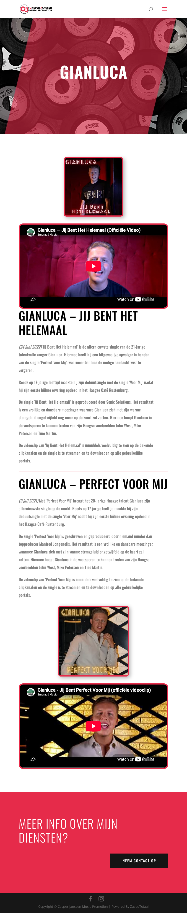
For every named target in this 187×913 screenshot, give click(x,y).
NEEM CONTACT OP (139, 860)
